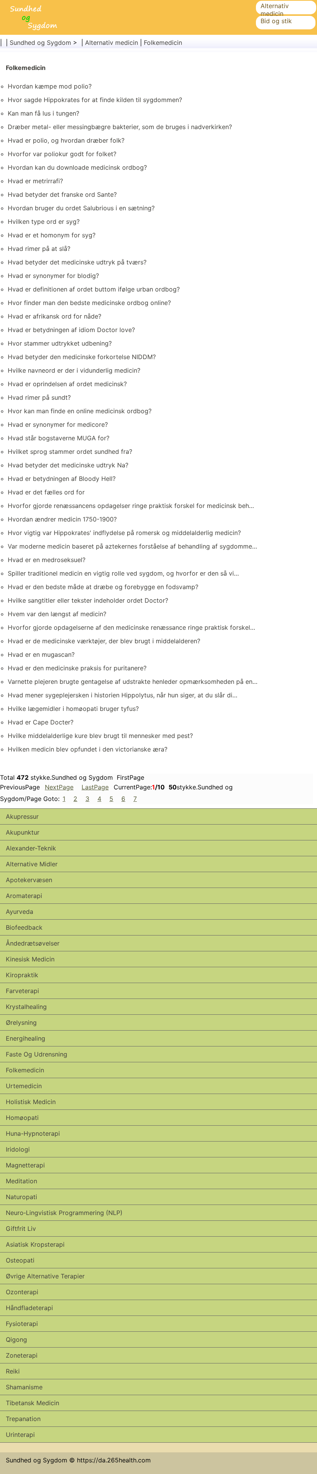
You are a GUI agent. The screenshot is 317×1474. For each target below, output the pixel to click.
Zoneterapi (21, 1355)
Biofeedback (24, 927)
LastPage (95, 787)
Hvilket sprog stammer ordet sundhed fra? (70, 451)
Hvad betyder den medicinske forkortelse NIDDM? (82, 357)
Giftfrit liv (21, 1228)
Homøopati (22, 1117)
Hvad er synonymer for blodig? (53, 275)
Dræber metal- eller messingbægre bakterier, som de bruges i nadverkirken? (120, 127)
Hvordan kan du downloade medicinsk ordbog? (77, 167)
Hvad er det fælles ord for (46, 492)
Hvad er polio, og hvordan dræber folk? (66, 140)
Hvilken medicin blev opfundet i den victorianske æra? (87, 749)
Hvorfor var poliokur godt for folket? (62, 154)
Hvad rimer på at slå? (39, 248)
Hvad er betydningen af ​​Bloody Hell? (62, 478)
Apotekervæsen (29, 880)
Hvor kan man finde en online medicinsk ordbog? (80, 411)
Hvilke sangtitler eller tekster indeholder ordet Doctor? (88, 600)
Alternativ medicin (275, 9)
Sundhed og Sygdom (40, 42)
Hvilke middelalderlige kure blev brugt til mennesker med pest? (100, 736)
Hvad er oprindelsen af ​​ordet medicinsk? (67, 384)
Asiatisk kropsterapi (35, 1244)
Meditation (21, 1181)
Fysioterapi (22, 1323)
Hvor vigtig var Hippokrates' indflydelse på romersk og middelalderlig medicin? (124, 533)
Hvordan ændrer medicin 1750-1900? (62, 519)
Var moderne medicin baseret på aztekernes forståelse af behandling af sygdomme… (132, 546)
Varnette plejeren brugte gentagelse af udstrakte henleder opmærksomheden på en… (132, 681)
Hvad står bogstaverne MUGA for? (58, 438)
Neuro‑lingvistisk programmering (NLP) (64, 1213)
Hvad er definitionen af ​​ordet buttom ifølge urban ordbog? (94, 289)
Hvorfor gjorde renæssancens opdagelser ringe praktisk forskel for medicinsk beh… (131, 506)
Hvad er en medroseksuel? (46, 560)
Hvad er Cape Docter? (40, 722)
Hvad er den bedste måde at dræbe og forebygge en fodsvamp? (103, 587)
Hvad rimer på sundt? (39, 397)
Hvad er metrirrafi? (35, 181)
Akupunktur (22, 832)
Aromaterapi (24, 896)
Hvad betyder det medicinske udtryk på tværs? (77, 262)
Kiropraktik (22, 975)
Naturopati (21, 1197)
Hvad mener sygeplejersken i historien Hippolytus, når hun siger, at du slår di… (122, 695)
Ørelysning (21, 1022)
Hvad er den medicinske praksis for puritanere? (77, 668)
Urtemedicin (24, 1086)
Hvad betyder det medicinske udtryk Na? (68, 465)
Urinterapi (20, 1434)
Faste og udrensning (36, 1054)
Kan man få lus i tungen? (43, 113)
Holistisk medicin (31, 1102)
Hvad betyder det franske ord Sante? (62, 194)
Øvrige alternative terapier (45, 1276)
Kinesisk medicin (30, 959)
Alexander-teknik (31, 848)
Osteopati (20, 1260)
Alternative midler (32, 864)
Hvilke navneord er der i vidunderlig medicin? (74, 370)
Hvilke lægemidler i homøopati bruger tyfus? (73, 708)
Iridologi (18, 1149)
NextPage (59, 787)
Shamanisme (24, 1387)
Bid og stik (276, 21)
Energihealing (25, 1038)
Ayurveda (19, 911)
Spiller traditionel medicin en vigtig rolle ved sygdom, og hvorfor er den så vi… (123, 573)
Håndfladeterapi (29, 1308)
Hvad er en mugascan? (41, 654)
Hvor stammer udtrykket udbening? (60, 343)
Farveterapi (22, 991)
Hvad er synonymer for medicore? (58, 424)
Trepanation (23, 1419)
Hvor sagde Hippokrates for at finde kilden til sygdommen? (95, 100)
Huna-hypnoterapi (33, 1133)
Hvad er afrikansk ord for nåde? (54, 316)
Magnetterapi (25, 1165)
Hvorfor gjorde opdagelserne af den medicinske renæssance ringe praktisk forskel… (131, 627)
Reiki (13, 1371)
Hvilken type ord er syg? (44, 221)
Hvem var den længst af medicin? (57, 614)
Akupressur (22, 816)
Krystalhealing (26, 1006)
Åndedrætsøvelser (33, 943)
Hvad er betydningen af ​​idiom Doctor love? (71, 330)
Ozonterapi (22, 1292)
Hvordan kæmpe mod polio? (50, 86)
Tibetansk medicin (32, 1403)
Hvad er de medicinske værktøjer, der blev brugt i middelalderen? (104, 641)
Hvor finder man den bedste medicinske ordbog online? (89, 303)
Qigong (16, 1339)
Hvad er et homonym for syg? (51, 235)
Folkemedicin (163, 42)
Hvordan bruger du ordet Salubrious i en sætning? (81, 208)
